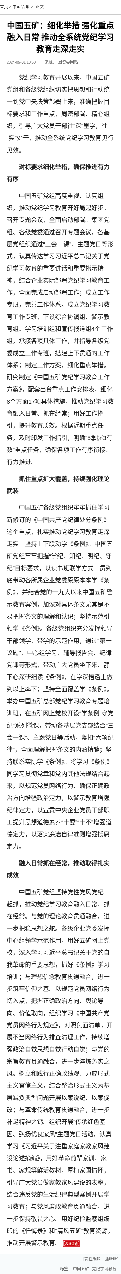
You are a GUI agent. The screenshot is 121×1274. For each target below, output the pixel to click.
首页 (4, 7)
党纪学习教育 (104, 1269)
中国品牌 (20, 7)
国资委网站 (68, 62)
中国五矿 (81, 1269)
